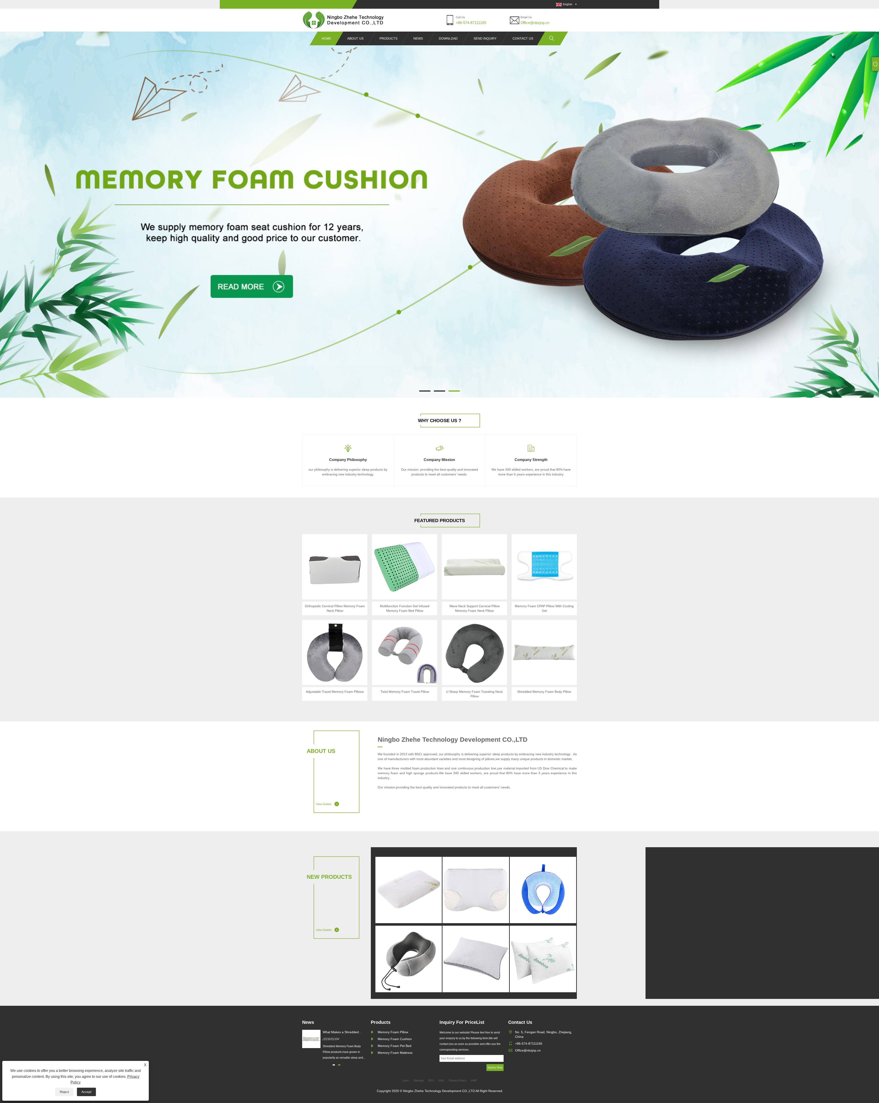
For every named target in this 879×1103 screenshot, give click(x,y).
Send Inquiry (485, 38)
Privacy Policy (457, 1080)
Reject (64, 1092)
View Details (327, 804)
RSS (431, 1080)
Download (448, 38)
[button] (425, 391)
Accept (86, 1092)
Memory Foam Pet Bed (394, 1046)
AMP (474, 1080)
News (418, 38)
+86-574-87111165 (471, 23)
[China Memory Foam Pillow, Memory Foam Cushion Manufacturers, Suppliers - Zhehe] (343, 20)
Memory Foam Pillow (393, 1032)
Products (388, 38)
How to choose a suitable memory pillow (341, 1032)
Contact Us (523, 38)
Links (405, 1080)
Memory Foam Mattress (395, 1052)
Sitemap (418, 1080)
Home (326, 38)
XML (441, 1080)
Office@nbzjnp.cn (535, 23)
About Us (355, 38)
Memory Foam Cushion (395, 1039)
